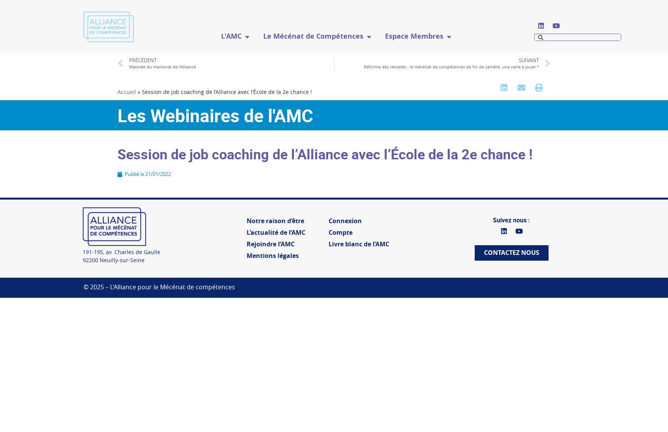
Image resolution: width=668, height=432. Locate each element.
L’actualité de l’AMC (276, 232)
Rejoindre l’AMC (271, 244)
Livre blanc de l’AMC (359, 244)
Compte (341, 232)
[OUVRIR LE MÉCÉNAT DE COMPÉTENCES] (368, 36)
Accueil (127, 92)
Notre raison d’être (275, 221)
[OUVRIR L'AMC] (247, 36)
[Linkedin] (540, 25)
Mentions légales (273, 256)
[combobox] (577, 37)
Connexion (345, 221)
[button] (504, 87)
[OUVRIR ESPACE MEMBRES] (448, 36)
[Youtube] (555, 25)
